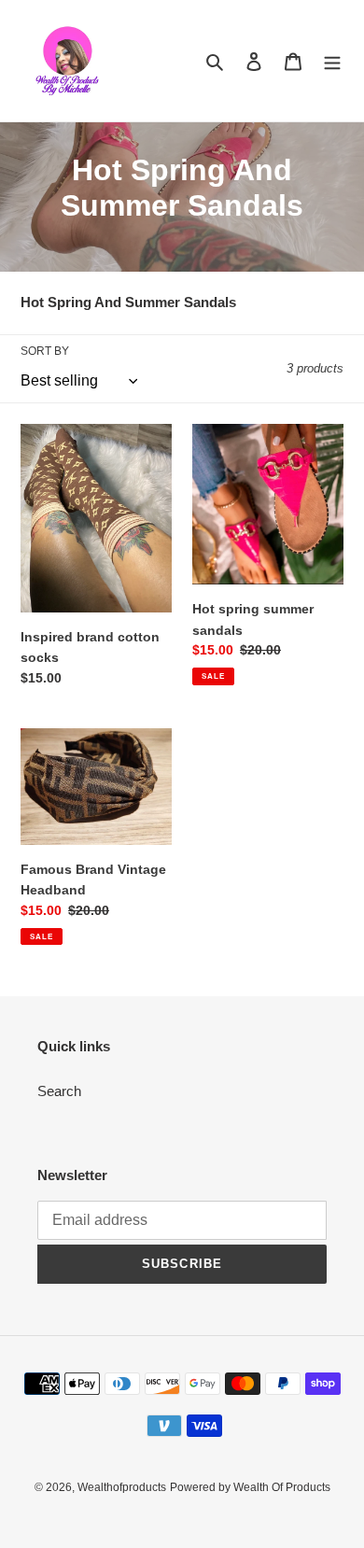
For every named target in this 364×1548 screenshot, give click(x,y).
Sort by (45, 351)
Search (59, 1091)
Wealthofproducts (121, 1487)
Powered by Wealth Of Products (250, 1487)
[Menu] (332, 61)
